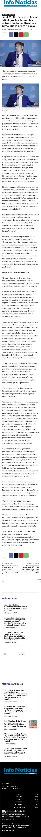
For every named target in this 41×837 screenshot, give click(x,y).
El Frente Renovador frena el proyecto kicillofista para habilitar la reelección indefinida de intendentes (15, 636)
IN (5, 30)
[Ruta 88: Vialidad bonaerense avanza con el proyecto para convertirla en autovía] (32, 608)
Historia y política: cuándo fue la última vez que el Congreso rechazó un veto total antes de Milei (30, 569)
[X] (16, 34)
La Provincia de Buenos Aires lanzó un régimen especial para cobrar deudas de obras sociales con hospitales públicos (15, 621)
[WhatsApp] (26, 34)
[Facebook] (11, 34)
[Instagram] (18, 778)
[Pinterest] (21, 34)
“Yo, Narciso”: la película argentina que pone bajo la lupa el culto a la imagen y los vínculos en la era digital (16, 737)
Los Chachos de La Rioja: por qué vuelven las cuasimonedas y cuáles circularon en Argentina (15, 724)
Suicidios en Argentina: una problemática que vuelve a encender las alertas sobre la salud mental (14, 710)
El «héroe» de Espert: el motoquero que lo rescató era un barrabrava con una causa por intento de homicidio (11, 569)
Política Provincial (8, 14)
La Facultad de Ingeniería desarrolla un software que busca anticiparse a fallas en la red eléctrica (15, 751)
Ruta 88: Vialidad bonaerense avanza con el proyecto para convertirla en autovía (15, 607)
